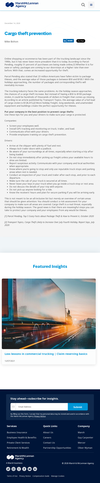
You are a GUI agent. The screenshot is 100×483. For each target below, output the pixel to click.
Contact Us (49, 442)
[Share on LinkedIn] (69, 41)
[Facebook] (24, 469)
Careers (47, 437)
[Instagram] (13, 469)
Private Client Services (18, 442)
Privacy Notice (25, 476)
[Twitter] (19, 469)
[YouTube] (30, 469)
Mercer (81, 442)
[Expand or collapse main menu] (91, 5)
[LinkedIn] (35, 469)
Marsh (81, 432)
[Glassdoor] (8, 469)
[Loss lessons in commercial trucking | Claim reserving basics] (49, 314)
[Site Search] (83, 5)
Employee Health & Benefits (21, 437)
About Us (48, 432)
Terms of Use (12, 476)
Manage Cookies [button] (57, 476)
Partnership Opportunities (57, 447)
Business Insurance (17, 432)
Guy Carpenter (85, 437)
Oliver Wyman (85, 447)
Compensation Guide (41, 476)
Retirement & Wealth (18, 447)
